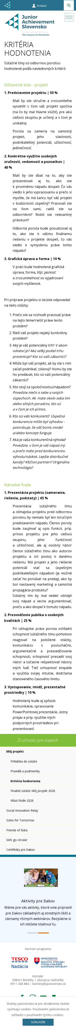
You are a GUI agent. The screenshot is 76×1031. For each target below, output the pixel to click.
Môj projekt (15, 751)
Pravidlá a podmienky (25, 771)
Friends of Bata (16, 830)
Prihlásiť (41, 5)
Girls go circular (16, 840)
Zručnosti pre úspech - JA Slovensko (30, 26)
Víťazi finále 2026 (22, 800)
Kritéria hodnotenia (25, 781)
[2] (43, 933)
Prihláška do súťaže (24, 761)
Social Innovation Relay (22, 810)
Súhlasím (38, 1022)
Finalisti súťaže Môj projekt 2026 (33, 791)
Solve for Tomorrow (20, 820)
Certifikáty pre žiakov (20, 850)
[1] (32, 933)
